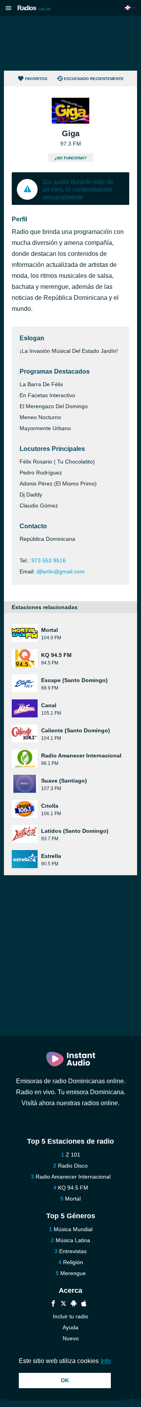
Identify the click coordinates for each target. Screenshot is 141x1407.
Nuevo (71, 1338)
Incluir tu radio (70, 1316)
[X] (63, 1304)
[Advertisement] (70, 43)
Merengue (73, 1273)
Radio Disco (73, 1165)
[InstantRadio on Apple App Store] (84, 1304)
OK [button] (65, 1380)
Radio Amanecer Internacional (73, 1176)
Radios (34, 8)
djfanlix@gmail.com (60, 571)
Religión (73, 1262)
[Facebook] (53, 1304)
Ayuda (70, 1327)
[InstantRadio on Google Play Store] (73, 1304)
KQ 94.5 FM (73, 1187)
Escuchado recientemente (94, 79)
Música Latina (73, 1240)
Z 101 (73, 1155)
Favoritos (36, 79)
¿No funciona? (70, 158)
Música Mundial (73, 1229)
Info (106, 1361)
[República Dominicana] (131, 7)
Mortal (73, 1198)
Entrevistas (73, 1251)
